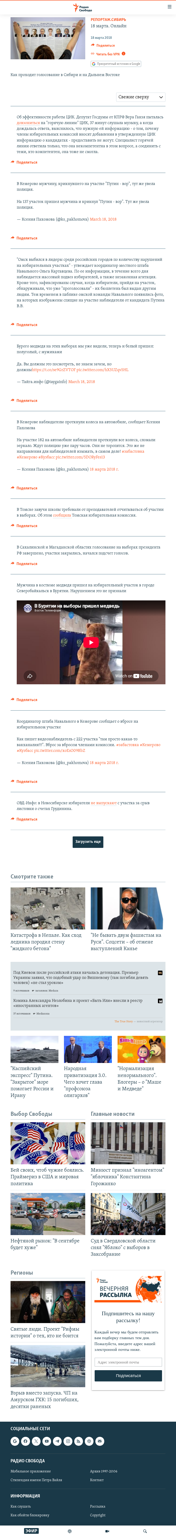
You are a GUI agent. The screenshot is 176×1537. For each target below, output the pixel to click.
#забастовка (133, 452)
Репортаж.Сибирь (108, 20)
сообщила (62, 516)
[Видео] (107, 1531)
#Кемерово (27, 457)
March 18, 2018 (103, 220)
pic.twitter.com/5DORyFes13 (80, 457)
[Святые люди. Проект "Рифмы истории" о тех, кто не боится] (48, 1302)
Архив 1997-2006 (103, 1471)
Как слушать (21, 1507)
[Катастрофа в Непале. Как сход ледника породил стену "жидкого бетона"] (48, 908)
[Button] (103, 46)
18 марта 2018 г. (104, 470)
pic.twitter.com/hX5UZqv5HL (103, 370)
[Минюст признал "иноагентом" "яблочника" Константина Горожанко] (128, 1143)
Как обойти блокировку (30, 1515)
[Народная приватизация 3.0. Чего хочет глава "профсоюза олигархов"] (88, 1049)
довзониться (28, 123)
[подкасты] (70, 1531)
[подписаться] (99, 1441)
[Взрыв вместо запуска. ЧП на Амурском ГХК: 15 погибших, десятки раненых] (48, 1366)
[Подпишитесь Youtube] (46, 1441)
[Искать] (145, 1531)
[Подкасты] (89, 1441)
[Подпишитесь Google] (15, 1441)
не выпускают (104, 803)
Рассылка (97, 1507)
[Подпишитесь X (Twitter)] (36, 1441)
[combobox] (140, 97)
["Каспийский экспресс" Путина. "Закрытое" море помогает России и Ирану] (34, 1049)
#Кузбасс (46, 457)
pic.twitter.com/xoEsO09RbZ (59, 751)
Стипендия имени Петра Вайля (36, 1480)
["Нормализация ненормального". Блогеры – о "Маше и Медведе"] (141, 1049)
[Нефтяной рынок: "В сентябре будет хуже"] (48, 1214)
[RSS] (78, 1441)
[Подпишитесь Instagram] (67, 1441)
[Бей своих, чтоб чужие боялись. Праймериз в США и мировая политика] (48, 1143)
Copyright (97, 1515)
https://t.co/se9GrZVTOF (54, 370)
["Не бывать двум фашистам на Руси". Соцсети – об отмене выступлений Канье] (128, 908)
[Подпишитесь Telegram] (57, 1441)
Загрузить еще (88, 842)
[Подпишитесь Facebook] (25, 1441)
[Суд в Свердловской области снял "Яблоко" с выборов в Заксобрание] (128, 1214)
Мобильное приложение (31, 1471)
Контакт (97, 1480)
